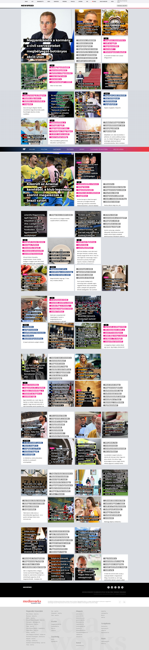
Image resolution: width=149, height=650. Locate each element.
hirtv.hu (53, 628)
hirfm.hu (103, 643)
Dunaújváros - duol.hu (32, 624)
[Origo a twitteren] (112, 587)
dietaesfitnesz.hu (80, 630)
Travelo (73, 1)
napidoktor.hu (80, 624)
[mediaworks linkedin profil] (124, 602)
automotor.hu (79, 616)
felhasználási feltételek (99, 592)
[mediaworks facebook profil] (120, 602)
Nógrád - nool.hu (30, 638)
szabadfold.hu (55, 626)
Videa (48, 1)
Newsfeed (56, 1)
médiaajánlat (123, 592)
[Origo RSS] (122, 587)
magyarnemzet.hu (56, 624)
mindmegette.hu (80, 626)
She (87, 1)
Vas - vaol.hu (54, 611)
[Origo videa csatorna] (119, 587)
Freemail (65, 1)
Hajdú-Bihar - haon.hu (32, 630)
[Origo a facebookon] (108, 587)
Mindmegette (40, 1)
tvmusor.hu (79, 636)
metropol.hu (104, 613)
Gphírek (80, 1)
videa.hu (103, 630)
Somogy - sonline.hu (31, 640)
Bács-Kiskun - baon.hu (32, 614)
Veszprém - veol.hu (56, 613)
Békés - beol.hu (30, 618)
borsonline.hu (80, 645)
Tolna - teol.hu (30, 644)
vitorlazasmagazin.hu (82, 632)
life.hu (103, 615)
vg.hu (52, 639)
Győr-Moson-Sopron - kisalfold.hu (35, 628)
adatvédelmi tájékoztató (87, 592)
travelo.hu (79, 628)
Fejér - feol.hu (30, 626)
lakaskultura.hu (80, 618)
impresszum (116, 592)
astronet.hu (79, 614)
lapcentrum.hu (105, 632)
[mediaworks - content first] (32, 602)
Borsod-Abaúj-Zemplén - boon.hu (35, 620)
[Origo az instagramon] (115, 587)
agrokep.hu (54, 641)
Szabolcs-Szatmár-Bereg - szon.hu (35, 642)
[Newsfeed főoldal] (27, 587)
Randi (94, 1)
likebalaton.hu (80, 622)
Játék (112, 1)
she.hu (103, 617)
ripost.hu (103, 611)
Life (32, 1)
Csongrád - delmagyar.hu (33, 622)
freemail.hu (104, 626)
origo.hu (53, 630)
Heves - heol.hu (30, 632)
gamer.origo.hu (80, 620)
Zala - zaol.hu (55, 615)
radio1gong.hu (105, 641)
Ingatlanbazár (103, 1)
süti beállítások (109, 592)
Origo (26, 1)
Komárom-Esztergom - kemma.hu (35, 636)
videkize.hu (79, 634)
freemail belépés (122, 5)
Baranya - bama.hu (31, 616)
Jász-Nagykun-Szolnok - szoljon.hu (35, 634)
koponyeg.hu (104, 628)
